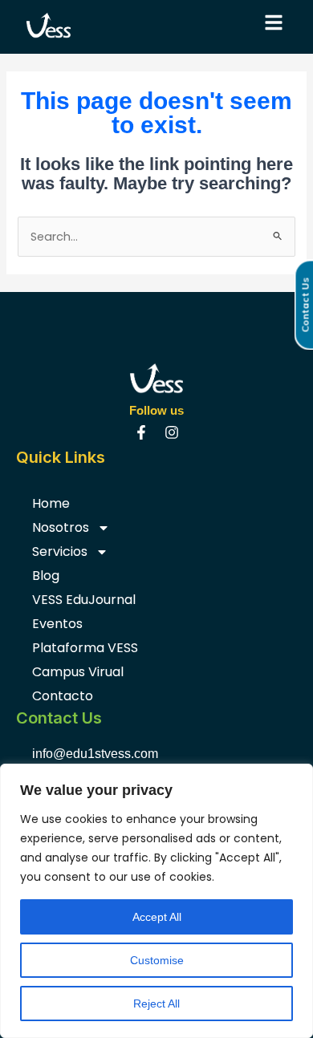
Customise (157, 960)
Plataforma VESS (85, 648)
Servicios (59, 551)
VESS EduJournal (84, 599)
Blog (45, 575)
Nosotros (60, 527)
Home (51, 503)
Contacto (62, 696)
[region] (156, 901)
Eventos (57, 623)
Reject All (156, 1003)
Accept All (156, 916)
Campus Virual (78, 672)
